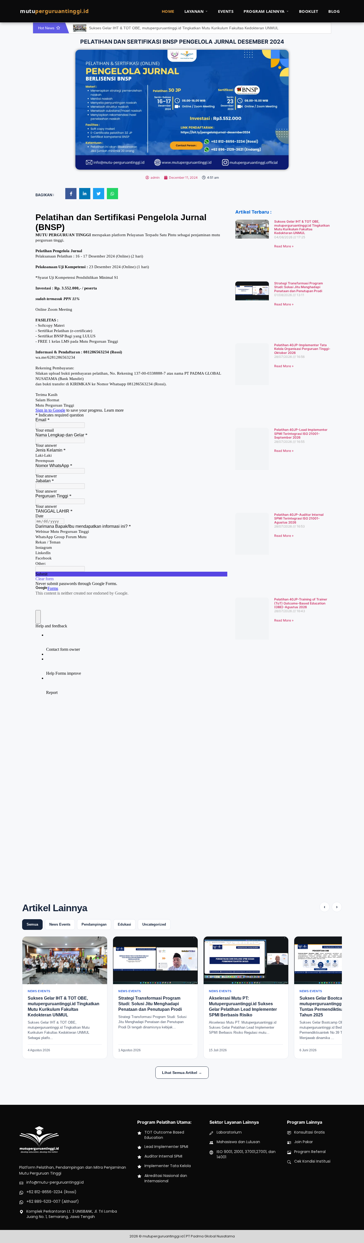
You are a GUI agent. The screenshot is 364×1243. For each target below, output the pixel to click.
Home (168, 11)
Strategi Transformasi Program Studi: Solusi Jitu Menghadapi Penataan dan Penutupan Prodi (298, 287)
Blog (334, 11)
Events (225, 11)
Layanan (194, 11)
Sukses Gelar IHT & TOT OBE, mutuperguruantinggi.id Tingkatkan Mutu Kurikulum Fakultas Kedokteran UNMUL (183, 28)
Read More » (284, 246)
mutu (54, 11)
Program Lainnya (264, 11)
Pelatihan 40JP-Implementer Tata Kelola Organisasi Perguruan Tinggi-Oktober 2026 (302, 349)
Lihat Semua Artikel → (182, 1072)
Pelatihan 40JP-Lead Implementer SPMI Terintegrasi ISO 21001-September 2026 (300, 433)
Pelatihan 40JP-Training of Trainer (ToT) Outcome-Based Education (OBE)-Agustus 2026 (300, 603)
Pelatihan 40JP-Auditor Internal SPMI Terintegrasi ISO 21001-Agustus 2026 (298, 518)
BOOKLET (308, 11)
